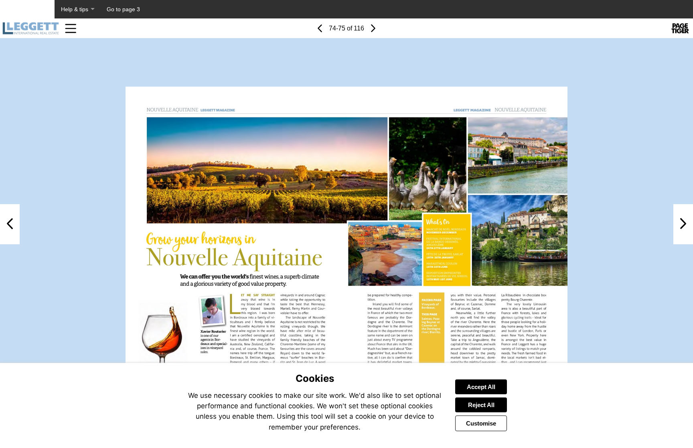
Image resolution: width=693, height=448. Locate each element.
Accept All (481, 386)
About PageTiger (27, 9)
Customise (481, 423)
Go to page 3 (123, 9)
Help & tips (74, 9)
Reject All (481, 404)
